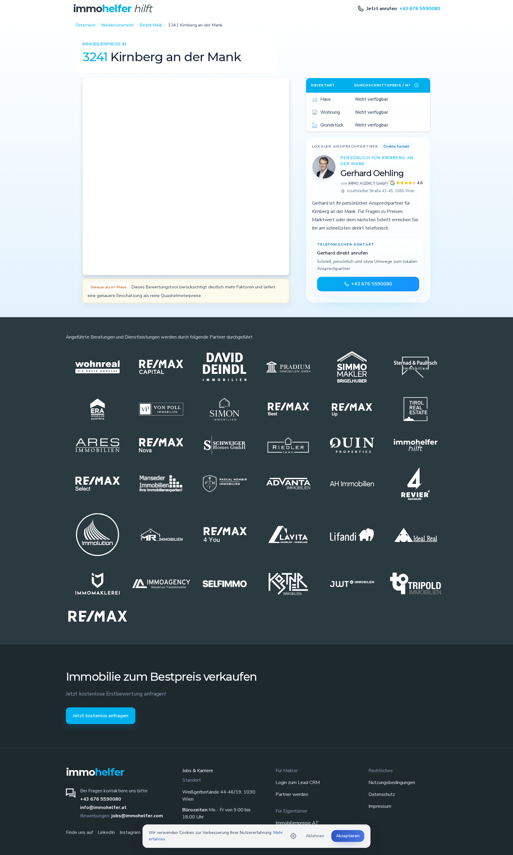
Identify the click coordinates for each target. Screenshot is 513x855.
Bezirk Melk (151, 25)
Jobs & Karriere (197, 770)
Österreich (85, 25)
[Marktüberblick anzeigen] (416, 85)
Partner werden (292, 794)
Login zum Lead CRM (298, 782)
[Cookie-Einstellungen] (293, 836)
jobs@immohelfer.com (137, 816)
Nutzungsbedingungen (391, 782)
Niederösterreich (118, 25)
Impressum (379, 806)
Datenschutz (381, 794)
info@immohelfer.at (103, 807)
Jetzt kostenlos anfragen (100, 715)
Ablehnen (315, 836)
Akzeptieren (348, 836)
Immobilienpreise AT (297, 823)
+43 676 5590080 (100, 799)
